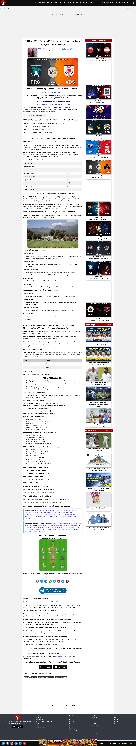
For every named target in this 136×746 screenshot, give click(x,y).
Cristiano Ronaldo (96, 734)
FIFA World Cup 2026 (41, 726)
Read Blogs (109, 324)
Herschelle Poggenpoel (55, 510)
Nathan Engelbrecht (71, 525)
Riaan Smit (61, 529)
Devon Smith (43, 529)
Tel (4, 743)
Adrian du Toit (43, 510)
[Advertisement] (68, 9)
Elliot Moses (59, 514)
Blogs (106, 2)
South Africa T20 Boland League (52, 92)
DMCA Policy (117, 717)
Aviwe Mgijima (53, 523)
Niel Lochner (72, 527)
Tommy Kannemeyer (74, 523)
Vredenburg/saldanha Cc (46, 677)
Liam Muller (28, 518)
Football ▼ (80, 2)
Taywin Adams (42, 516)
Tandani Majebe (52, 529)
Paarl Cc (33, 677)
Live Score (54, 2)
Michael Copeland (43, 525)
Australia (71, 720)
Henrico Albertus (67, 516)
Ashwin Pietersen (30, 525)
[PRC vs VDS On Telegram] (74, 50)
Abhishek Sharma (96, 726)
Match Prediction (116, 2)
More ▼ (127, 2)
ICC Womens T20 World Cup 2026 (44, 721)
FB (38, 581)
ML (63, 581)
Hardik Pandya (95, 724)
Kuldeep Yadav (95, 728)
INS (12, 743)
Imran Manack (69, 529)
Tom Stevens (76, 516)
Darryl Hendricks (39, 514)
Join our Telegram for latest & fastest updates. (52, 104)
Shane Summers (41, 531)
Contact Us (123, 743)
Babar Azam (95, 721)
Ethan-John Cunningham (57, 525)
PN (59, 581)
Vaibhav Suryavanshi (97, 732)
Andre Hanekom (42, 527)
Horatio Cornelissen (62, 527)
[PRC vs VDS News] (65, 50)
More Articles (109, 430)
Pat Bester (32, 531)
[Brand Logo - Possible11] (17, 719)
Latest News (98, 2)
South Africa (72, 721)
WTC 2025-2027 (40, 720)
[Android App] (17, 728)
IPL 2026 (38, 724)
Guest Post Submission (120, 720)
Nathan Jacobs (63, 523)
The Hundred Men (40, 728)
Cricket (26, 677)
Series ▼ (62, 2)
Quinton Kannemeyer (31, 527)
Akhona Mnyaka (33, 529)
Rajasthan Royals (73, 728)
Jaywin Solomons (50, 514)
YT (25, 743)
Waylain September (53, 516)
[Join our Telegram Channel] (53, 590)
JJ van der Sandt (60, 512)
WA (50, 581)
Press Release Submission (120, 721)
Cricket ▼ (70, 2)
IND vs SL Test (44, 2)
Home (36, 2)
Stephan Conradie (37, 512)
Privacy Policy (99, 743)
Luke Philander (33, 516)
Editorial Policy (111, 743)
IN (21, 743)
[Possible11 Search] (133, 3)
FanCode (66, 499)
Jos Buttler (94, 730)
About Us (132, 743)
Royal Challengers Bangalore (76, 730)
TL (55, 581)
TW (42, 581)
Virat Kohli (94, 717)
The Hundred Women (41, 717)
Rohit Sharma (95, 720)
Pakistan (71, 726)
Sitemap (116, 724)
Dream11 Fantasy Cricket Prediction (66, 14)
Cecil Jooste (51, 527)
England (71, 724)
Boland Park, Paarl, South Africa (49, 142)
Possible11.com (61, 656)
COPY (67, 581)
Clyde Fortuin (47, 512)
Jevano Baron (66, 510)
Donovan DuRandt (69, 514)
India (70, 717)
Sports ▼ (89, 2)
